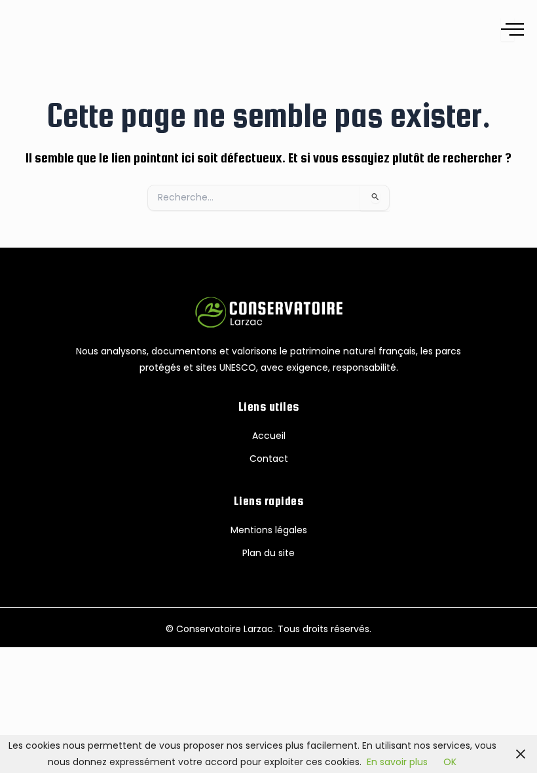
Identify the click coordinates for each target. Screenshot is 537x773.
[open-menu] (507, 29)
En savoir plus (397, 761)
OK (449, 761)
